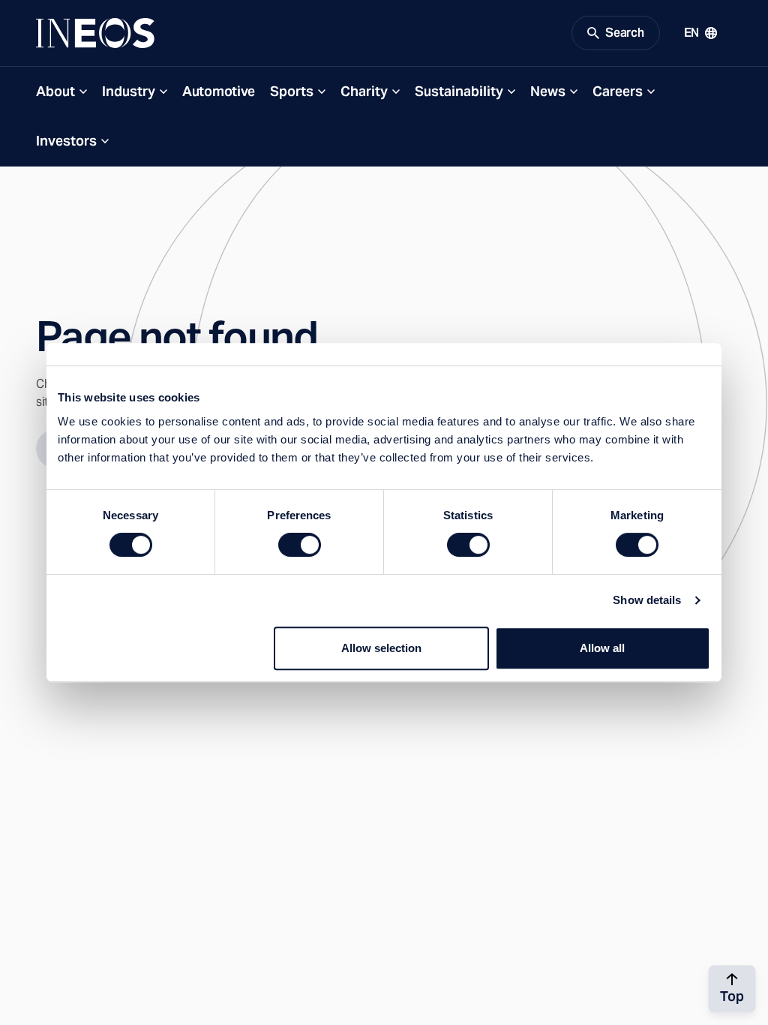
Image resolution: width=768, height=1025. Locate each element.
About (55, 91)
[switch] (299, 545)
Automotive (218, 91)
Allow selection (381, 648)
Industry (128, 91)
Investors (66, 140)
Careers (617, 91)
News (548, 91)
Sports (292, 91)
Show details (647, 600)
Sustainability (459, 91)
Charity (364, 91)
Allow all (602, 648)
